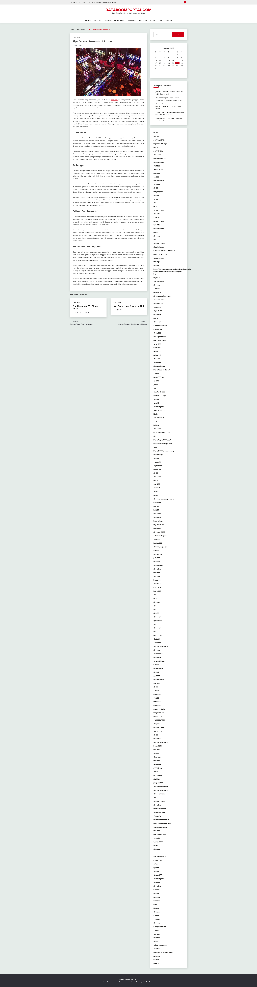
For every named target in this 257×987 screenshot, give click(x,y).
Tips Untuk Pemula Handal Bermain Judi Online (99, 2)
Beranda (88, 20)
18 (160, 63)
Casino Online (119, 20)
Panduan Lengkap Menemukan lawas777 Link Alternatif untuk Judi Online (168, 106)
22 (177, 63)
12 (164, 60)
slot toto (114, 100)
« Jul (154, 74)
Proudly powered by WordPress (114, 982)
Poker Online (131, 20)
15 (177, 60)
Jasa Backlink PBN (165, 20)
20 (169, 63)
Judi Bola (153, 20)
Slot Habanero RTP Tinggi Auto (85, 307)
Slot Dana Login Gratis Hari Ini (129, 306)
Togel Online (142, 20)
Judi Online (97, 20)
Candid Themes (148, 982)
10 (156, 60)
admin (87, 46)
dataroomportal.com (128, 9)
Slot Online (108, 20)
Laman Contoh (75, 2)
